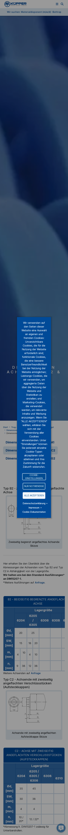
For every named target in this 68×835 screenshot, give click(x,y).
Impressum (34, 507)
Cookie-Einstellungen (34, 476)
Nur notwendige (34, 486)
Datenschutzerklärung (34, 503)
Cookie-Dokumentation (34, 512)
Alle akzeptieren (34, 495)
